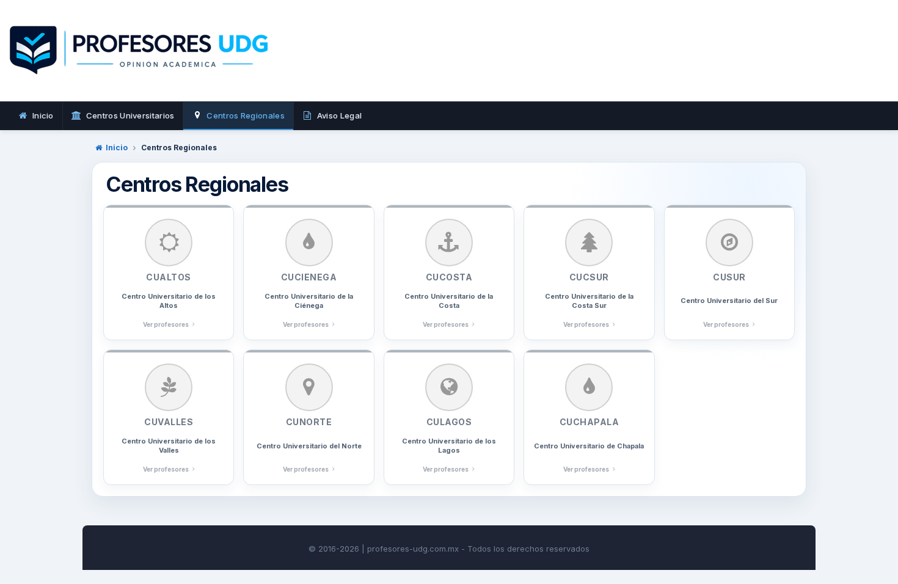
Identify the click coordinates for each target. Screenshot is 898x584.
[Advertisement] (645, 64)
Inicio (117, 147)
